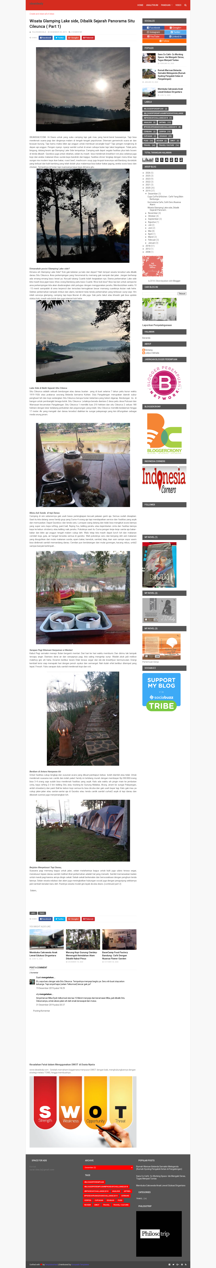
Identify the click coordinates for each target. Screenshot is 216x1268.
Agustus (152, 222)
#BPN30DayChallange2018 (156, 118)
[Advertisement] (83, 1037)
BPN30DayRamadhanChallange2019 (160, 127)
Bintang (149, 350)
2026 (148, 173)
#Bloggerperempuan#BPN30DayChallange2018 (163, 114)
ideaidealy (36, 3)
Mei (150, 231)
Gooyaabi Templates (80, 1264)
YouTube (154, 36)
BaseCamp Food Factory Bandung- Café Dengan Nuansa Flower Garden (115, 955)
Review (160, 141)
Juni (150, 228)
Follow (165, 41)
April (150, 234)
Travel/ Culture (166, 145)
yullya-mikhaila (152, 353)
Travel (42, 913)
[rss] (185, 1264)
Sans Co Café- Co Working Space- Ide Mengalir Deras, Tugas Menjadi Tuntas (171, 57)
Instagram (154, 32)
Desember (153, 193)
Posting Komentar (41, 1011)
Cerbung (148, 132)
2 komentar (76, 32)
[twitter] (173, 1264)
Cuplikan (148, 136)
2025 (148, 176)
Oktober (152, 216)
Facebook (154, 27)
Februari (152, 240)
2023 (148, 179)
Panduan (165, 5)
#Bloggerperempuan (153, 109)
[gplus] (178, 1264)
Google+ (176, 27)
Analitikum (152, 5)
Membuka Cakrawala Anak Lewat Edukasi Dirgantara (160, 1185)
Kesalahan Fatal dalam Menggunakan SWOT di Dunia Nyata (62, 1064)
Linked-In (176, 36)
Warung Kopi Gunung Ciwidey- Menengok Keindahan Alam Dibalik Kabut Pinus (81, 955)
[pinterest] (182, 1264)
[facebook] (169, 1264)
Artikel (162, 122)
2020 (148, 188)
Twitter (176, 32)
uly (37, 994)
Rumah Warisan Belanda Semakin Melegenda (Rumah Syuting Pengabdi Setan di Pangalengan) (159, 1167)
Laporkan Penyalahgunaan (157, 325)
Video (178, 5)
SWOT (172, 141)
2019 (148, 191)
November (153, 213)
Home (140, 5)
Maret (151, 237)
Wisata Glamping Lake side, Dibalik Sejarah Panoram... (163, 208)
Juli (150, 225)
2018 (148, 246)
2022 (148, 182)
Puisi (146, 141)
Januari (152, 243)
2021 (148, 185)
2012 (148, 249)
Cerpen (162, 132)
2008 (148, 252)
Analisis (148, 122)
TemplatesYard (51, 1264)
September (153, 219)
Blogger (176, 281)
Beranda (146, 338)
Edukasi (163, 136)
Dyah (38, 977)
